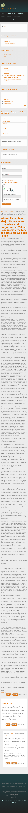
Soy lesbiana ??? (7, 103)
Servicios (20, 13)
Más (25, 83)
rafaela (10, 700)
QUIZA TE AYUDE (7, 703)
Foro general (11, 211)
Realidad (6, 68)
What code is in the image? (10, 194)
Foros (3, 20)
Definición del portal (7, 29)
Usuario (4, 168)
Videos (5, 57)
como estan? (7, 70)
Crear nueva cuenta (8, 180)
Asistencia (7, 41)
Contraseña (5, 174)
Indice (5, 26)
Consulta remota (7, 54)
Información (11, 20)
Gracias (6, 735)
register (15, 694)
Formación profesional (10, 43)
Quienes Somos (11, 13)
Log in (8, 694)
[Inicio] (14, 5)
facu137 (8, 238)
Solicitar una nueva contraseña (11, 182)
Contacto (17, 17)
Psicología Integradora (7, 8)
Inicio (2, 13)
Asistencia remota (6, 17)
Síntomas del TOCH (8, 101)
